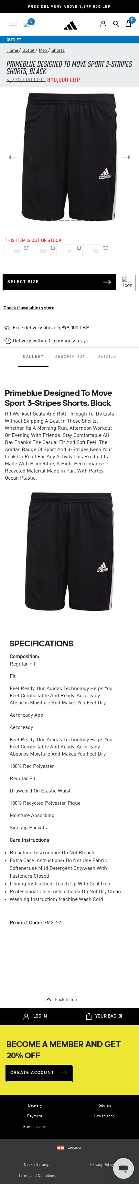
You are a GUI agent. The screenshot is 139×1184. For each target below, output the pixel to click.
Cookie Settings (37, 1165)
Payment (34, 1116)
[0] (26, 24)
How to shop (104, 1116)
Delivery (35, 1106)
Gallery (33, 357)
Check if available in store (29, 308)
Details (106, 357)
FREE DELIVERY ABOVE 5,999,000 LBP (69, 7)
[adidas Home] (70, 25)
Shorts (58, 50)
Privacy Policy (102, 1165)
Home (12, 50)
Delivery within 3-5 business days (50, 341)
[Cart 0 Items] (128, 24)
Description (70, 357)
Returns (104, 1106)
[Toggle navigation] (13, 24)
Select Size (23, 282)
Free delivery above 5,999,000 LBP (51, 328)
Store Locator (34, 1127)
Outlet (29, 50)
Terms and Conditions (37, 1176)
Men (43, 50)
